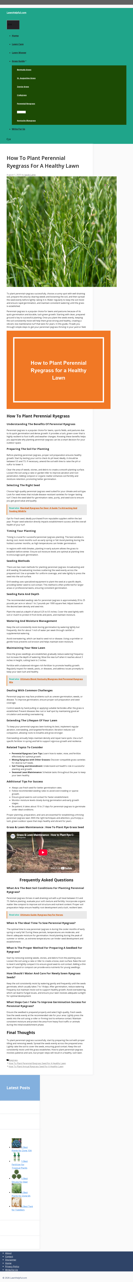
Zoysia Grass (23, 86)
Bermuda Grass (24, 69)
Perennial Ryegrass (26, 103)
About (8, 1253)
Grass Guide (18, 61)
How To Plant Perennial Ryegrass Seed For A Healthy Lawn (37, 1063)
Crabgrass (22, 95)
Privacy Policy (12, 1266)
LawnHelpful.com (16, 12)
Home (15, 35)
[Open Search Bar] (9, 139)
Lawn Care (18, 44)
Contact (9, 1256)
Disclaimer (10, 1259)
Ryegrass (21, 112)
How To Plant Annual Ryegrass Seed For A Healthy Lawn (36, 1066)
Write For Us (18, 129)
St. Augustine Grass (26, 78)
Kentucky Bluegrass (26, 120)
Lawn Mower (19, 52)
